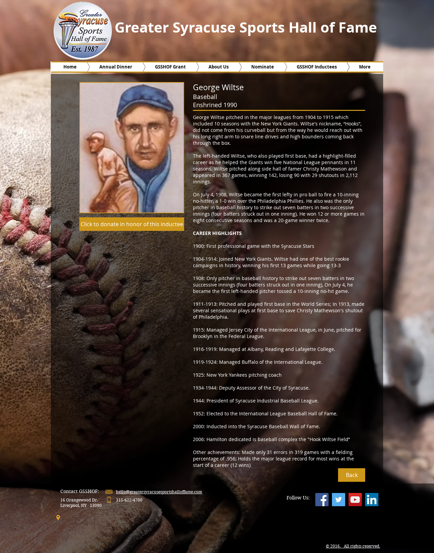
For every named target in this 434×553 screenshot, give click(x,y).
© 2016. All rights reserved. (353, 546)
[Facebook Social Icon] (322, 499)
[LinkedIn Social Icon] (371, 499)
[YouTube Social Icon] (355, 499)
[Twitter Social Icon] (338, 499)
